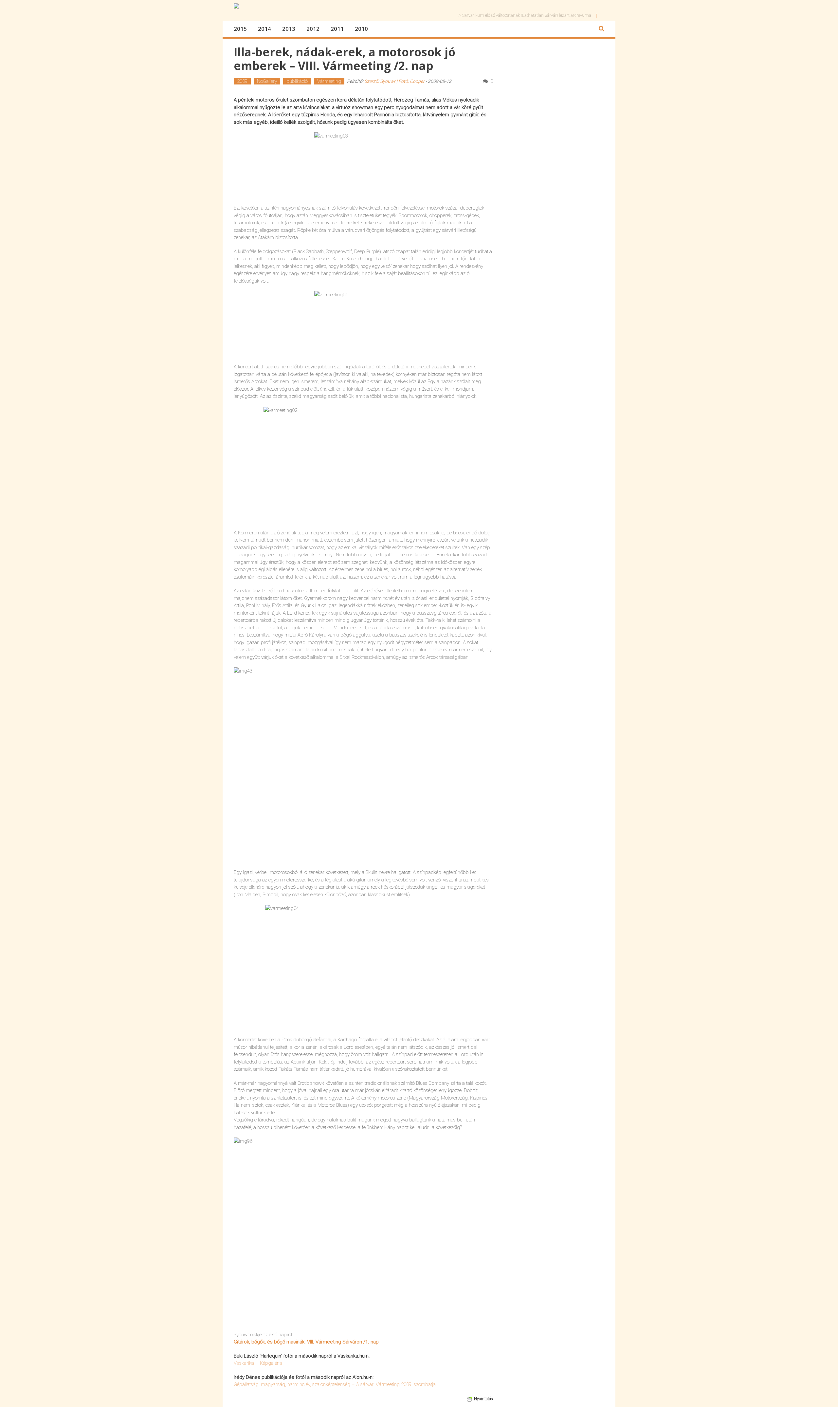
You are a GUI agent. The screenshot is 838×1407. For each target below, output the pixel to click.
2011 (337, 28)
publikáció (297, 81)
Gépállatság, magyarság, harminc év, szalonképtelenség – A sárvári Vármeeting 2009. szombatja (335, 1384)
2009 (242, 81)
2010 (361, 28)
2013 (288, 28)
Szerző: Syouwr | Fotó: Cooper (394, 81)
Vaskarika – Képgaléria (258, 1363)
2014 (264, 28)
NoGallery (267, 81)
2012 (312, 28)
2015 (240, 28)
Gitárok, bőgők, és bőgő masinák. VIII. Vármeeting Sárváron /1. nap (306, 1342)
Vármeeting (329, 81)
